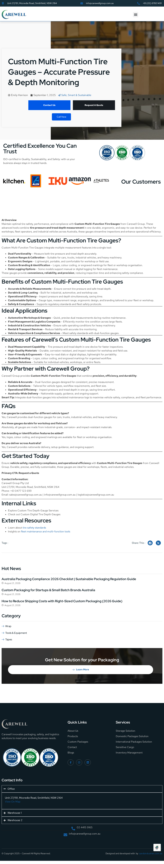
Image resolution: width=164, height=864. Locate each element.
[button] (135, 14)
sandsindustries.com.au (150, 853)
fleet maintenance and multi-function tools (45, 531)
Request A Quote (94, 105)
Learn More (82, 669)
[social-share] (150, 543)
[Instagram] (79, 762)
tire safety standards (34, 527)
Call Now (61, 116)
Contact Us (49, 105)
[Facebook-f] (71, 762)
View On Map (12, 801)
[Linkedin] (88, 762)
